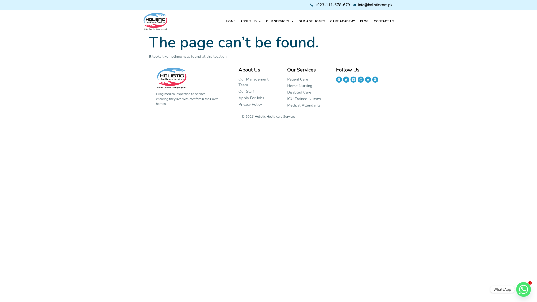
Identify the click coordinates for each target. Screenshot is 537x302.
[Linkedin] (354, 80)
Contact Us (384, 21)
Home (230, 21)
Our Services (277, 21)
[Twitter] (346, 80)
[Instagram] (361, 80)
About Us (248, 21)
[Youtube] (368, 80)
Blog (364, 21)
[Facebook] (339, 80)
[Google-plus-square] (375, 80)
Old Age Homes (311, 21)
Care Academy (342, 21)
